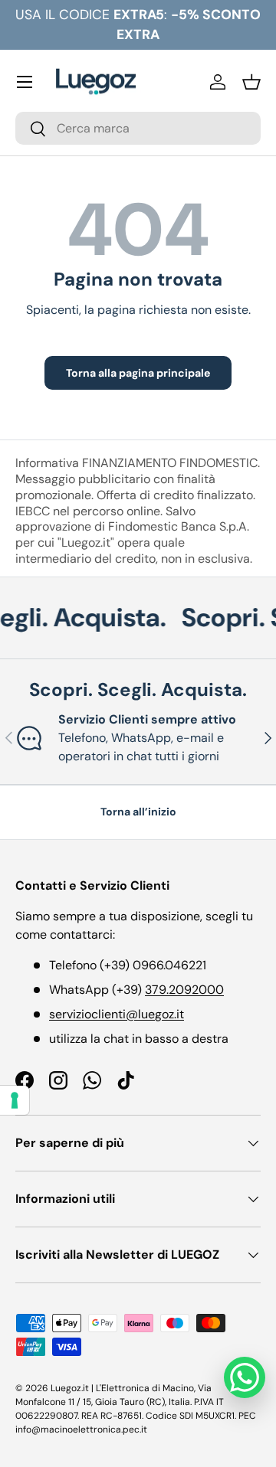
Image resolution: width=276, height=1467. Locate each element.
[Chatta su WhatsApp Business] (244, 1377)
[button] (251, 82)
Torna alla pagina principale (138, 373)
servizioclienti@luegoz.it (116, 1014)
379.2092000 (184, 990)
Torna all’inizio (138, 811)
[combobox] (138, 128)
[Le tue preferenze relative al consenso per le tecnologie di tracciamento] (14, 1100)
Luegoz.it (70, 1388)
